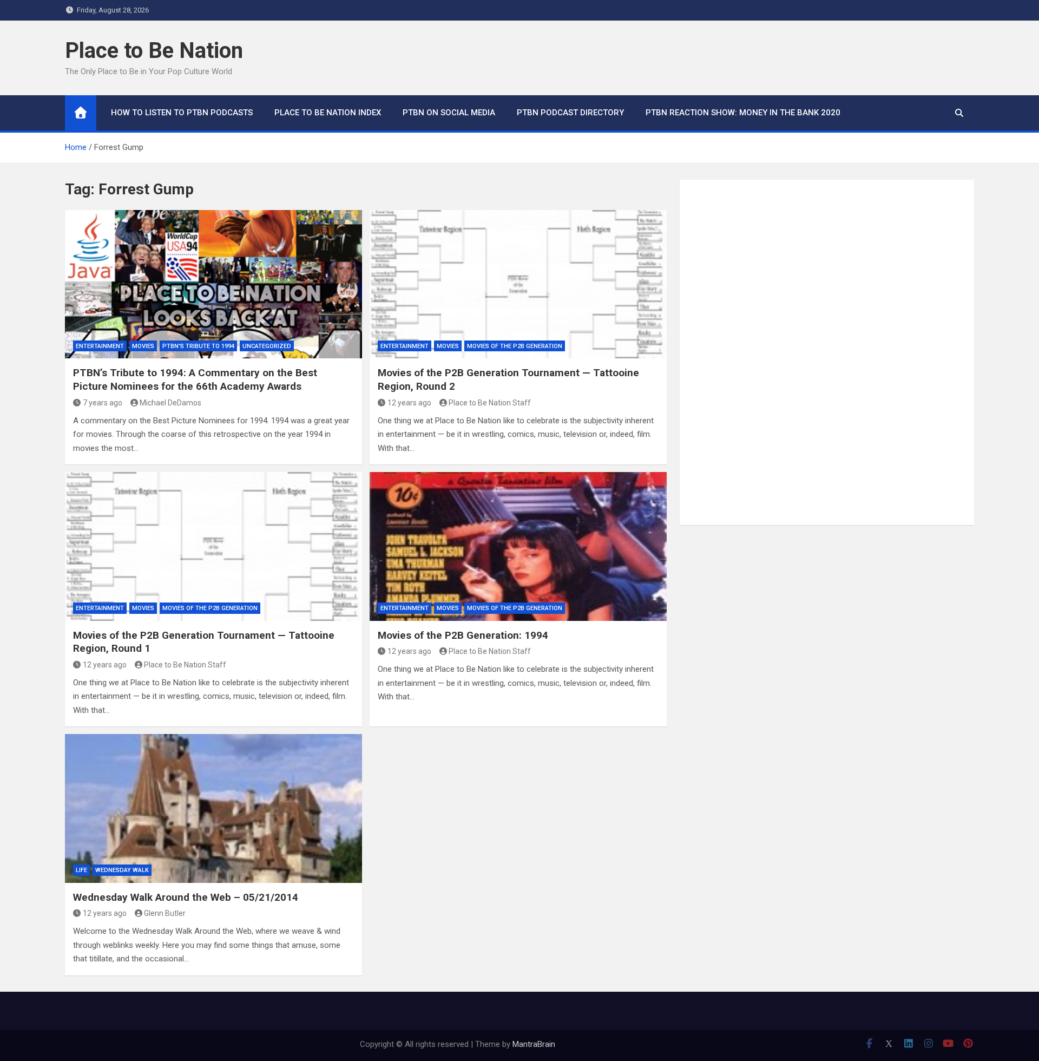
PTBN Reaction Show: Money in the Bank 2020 (743, 112)
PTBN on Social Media (449, 112)
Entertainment (100, 346)
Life (81, 870)
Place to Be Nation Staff (490, 402)
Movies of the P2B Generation (514, 346)
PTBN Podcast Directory (570, 112)
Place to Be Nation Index (327, 112)
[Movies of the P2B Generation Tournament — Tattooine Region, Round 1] (213, 546)
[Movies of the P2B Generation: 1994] (518, 546)
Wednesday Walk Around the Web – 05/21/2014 (185, 897)
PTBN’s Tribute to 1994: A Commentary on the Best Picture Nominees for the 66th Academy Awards (195, 379)
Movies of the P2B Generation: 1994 (463, 635)
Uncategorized (266, 346)
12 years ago (409, 402)
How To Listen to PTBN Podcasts (182, 112)
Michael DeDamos (170, 402)
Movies (143, 346)
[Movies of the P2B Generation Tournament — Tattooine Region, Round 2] (518, 284)
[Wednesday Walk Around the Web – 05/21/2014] (213, 808)
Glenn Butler (165, 913)
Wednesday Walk (122, 870)
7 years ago (102, 402)
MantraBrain (533, 1044)
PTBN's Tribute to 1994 (198, 346)
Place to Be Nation (154, 50)
